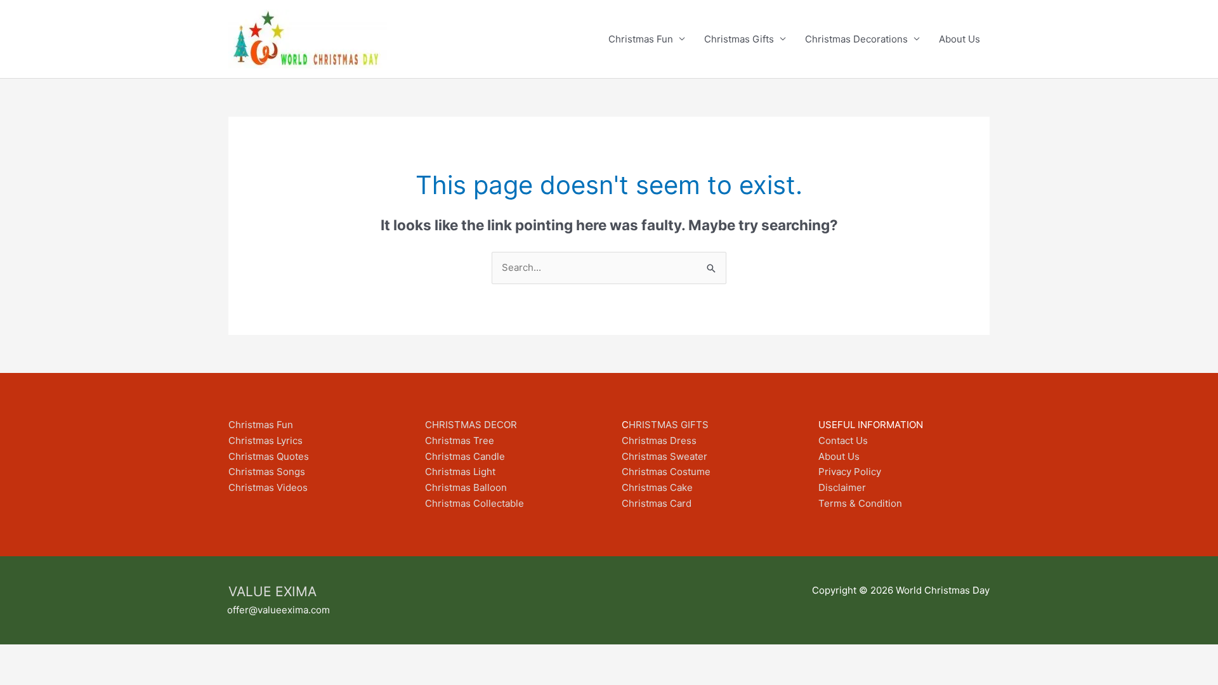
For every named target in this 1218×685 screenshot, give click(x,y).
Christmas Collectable (474, 503)
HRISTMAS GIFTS (669, 425)
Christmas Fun (640, 39)
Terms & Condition (860, 503)
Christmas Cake (657, 487)
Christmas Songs (266, 472)
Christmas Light (460, 472)
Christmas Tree (459, 440)
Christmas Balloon (466, 487)
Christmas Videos (268, 487)
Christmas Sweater (664, 456)
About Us (959, 39)
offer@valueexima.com (278, 610)
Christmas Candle (465, 456)
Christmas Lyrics (265, 440)
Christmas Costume (666, 472)
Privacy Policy (849, 472)
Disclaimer (842, 487)
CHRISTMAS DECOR (471, 425)
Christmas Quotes (268, 456)
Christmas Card (656, 503)
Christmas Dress (659, 440)
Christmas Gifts (739, 39)
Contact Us (843, 440)
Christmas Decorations (856, 39)
